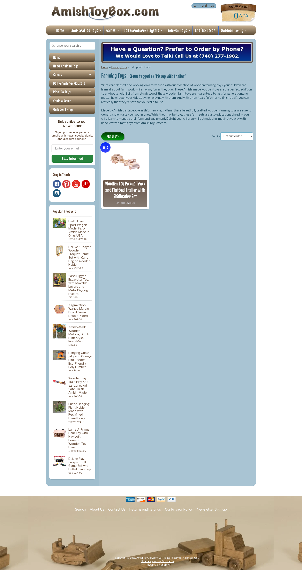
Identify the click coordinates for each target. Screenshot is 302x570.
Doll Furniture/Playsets (141, 30)
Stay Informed (72, 158)
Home (60, 30)
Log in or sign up (204, 5)
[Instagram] (57, 193)
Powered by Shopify (157, 565)
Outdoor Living (232, 30)
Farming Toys (119, 67)
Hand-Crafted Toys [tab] (65, 66)
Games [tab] (57, 74)
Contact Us (116, 510)
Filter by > (113, 136)
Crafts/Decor (205, 30)
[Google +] (86, 184)
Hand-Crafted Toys (83, 30)
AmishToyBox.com (147, 558)
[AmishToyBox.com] (105, 19)
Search (80, 510)
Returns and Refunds (145, 510)
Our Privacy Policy (179, 510)
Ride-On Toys (177, 30)
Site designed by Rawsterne (157, 561)
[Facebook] (57, 184)
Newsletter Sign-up (212, 510)
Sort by (216, 136)
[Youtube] (76, 184)
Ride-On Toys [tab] (62, 92)
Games (110, 30)
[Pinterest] (66, 184)
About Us (97, 510)
